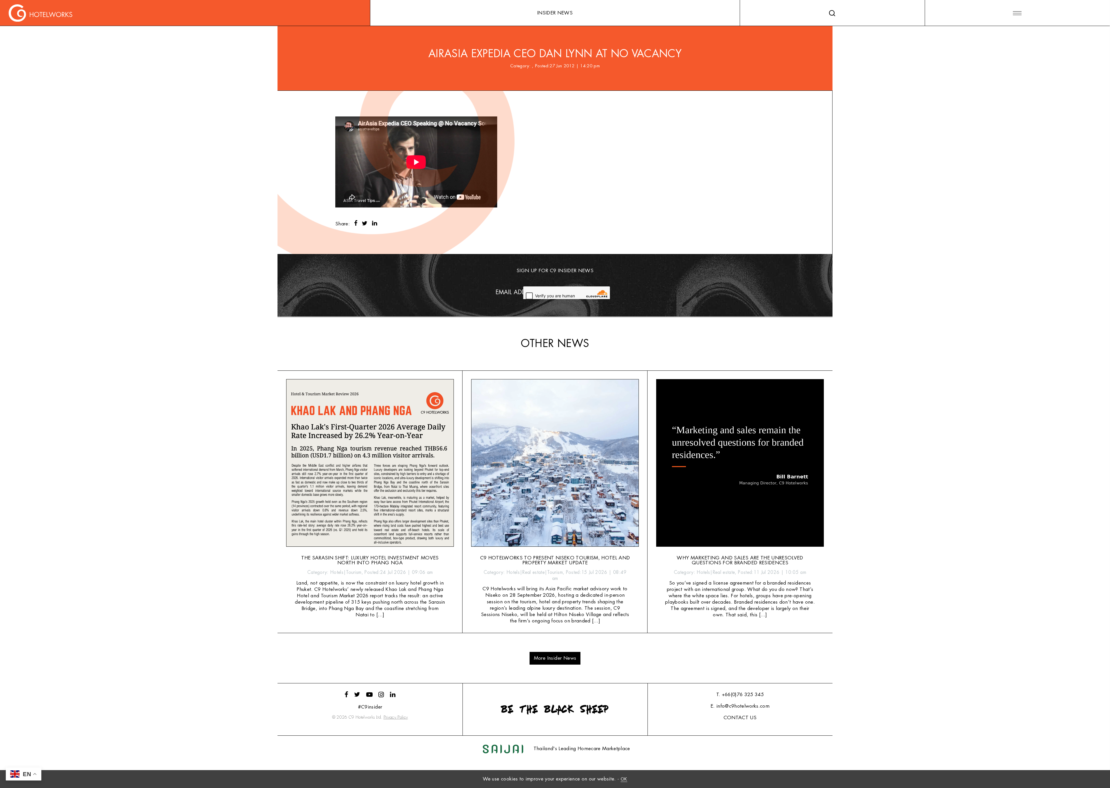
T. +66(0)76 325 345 (740, 694)
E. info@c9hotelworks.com (740, 706)
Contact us (740, 717)
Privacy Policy (396, 717)
